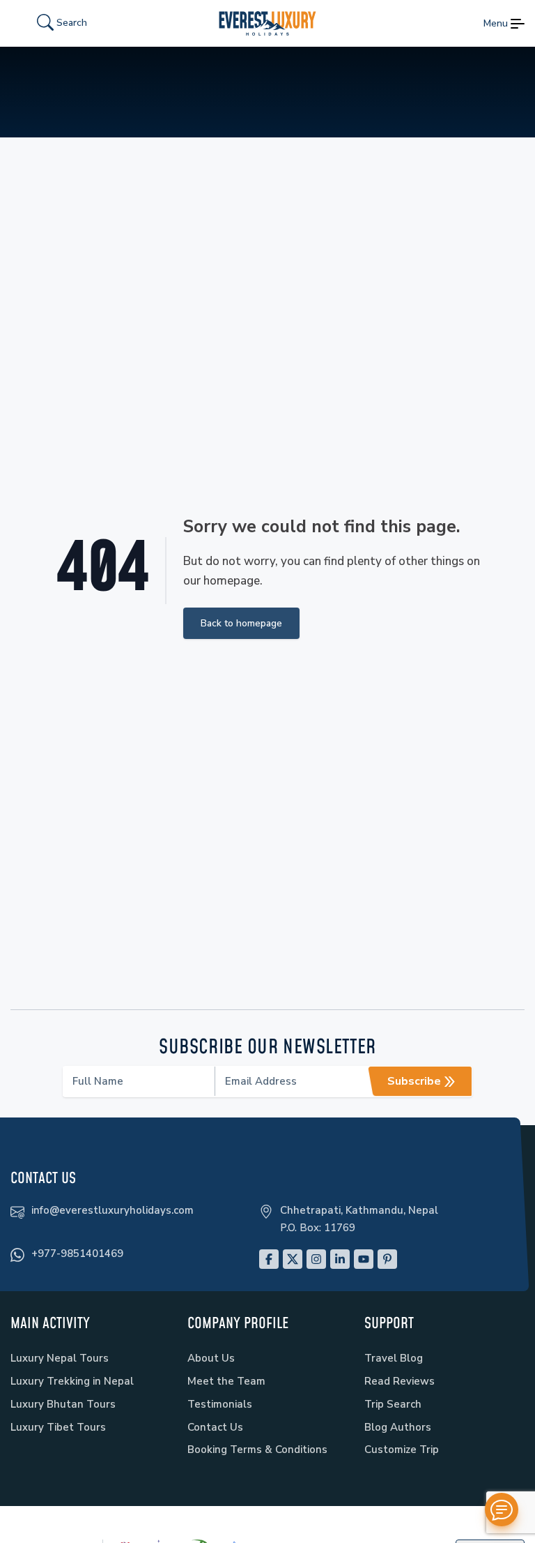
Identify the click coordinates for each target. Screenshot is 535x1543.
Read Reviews (399, 1381)
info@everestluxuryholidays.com (112, 1210)
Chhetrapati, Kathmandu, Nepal (359, 1210)
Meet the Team (226, 1381)
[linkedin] (340, 1259)
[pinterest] (387, 1259)
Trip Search (392, 1404)
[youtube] (363, 1259)
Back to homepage (241, 623)
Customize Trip (401, 1450)
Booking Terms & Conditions (257, 1450)
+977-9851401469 (77, 1253)
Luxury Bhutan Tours (63, 1404)
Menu (495, 23)
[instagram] (316, 1259)
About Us (211, 1358)
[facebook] (269, 1259)
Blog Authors (397, 1427)
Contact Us (215, 1427)
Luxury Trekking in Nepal (72, 1381)
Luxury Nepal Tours (59, 1358)
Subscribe (414, 1081)
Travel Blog (393, 1358)
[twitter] (292, 1259)
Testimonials (219, 1404)
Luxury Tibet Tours (58, 1427)
